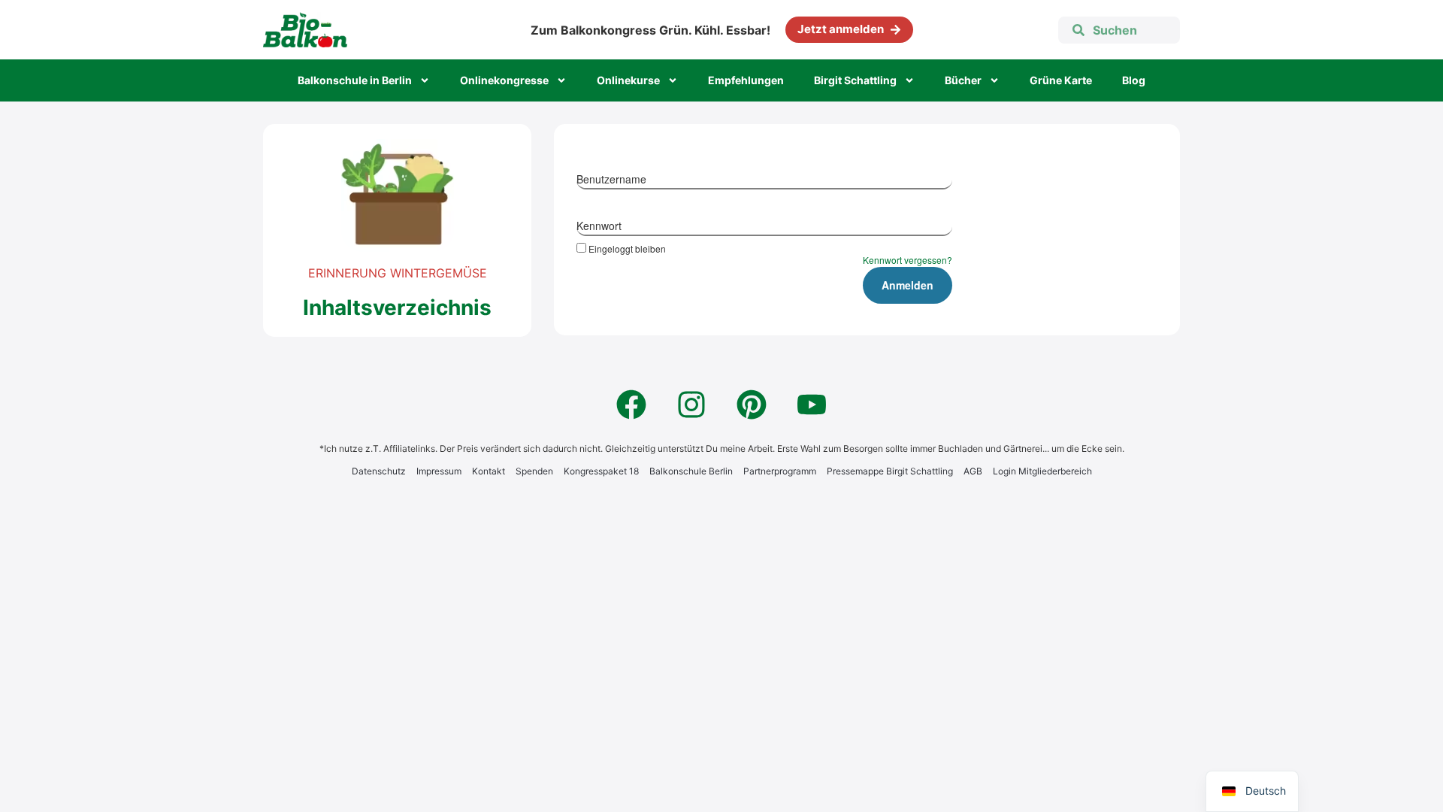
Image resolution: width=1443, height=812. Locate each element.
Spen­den (534, 471)
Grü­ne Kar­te (1061, 80)
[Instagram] (691, 404)
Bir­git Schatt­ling (855, 80)
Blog (1133, 80)
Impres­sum (438, 471)
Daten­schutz (379, 471)
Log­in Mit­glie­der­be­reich (1042, 471)
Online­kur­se (628, 80)
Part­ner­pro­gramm (779, 471)
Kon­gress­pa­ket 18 (601, 471)
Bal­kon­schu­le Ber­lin (691, 471)
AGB (973, 471)
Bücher (963, 80)
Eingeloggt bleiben (627, 248)
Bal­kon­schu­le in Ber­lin (355, 80)
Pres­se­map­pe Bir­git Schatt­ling (890, 471)
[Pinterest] (752, 404)
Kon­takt (488, 471)
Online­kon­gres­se (504, 80)
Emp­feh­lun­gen (746, 80)
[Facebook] (631, 404)
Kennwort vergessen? (907, 259)
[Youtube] (812, 404)
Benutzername (611, 179)
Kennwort (599, 225)
